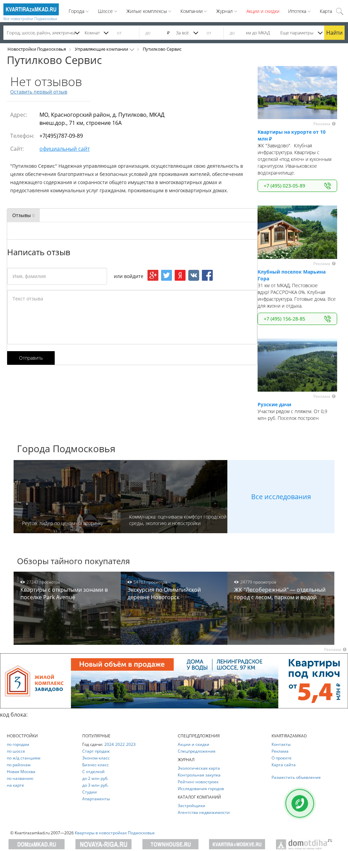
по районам (19, 765)
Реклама (280, 751)
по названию (20, 778)
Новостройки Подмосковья (36, 49)
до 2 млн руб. (95, 778)
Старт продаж (96, 751)
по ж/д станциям (23, 758)
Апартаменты (96, 799)
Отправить (31, 358)
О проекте (282, 758)
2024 (109, 744)
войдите (133, 276)
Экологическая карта (199, 768)
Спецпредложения (196, 751)
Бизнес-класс (95, 765)
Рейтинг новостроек (198, 782)
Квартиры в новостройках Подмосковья (115, 833)
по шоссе (16, 751)
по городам (18, 744)
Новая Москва (21, 771)
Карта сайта (284, 765)
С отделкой (93, 771)
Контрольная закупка (199, 775)
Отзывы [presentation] (23, 215)
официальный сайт (64, 148)
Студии (89, 792)
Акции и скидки (262, 11)
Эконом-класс (96, 758)
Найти (334, 32)
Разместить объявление (296, 777)
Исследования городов (201, 788)
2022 (120, 744)
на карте (15, 785)
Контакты (281, 744)
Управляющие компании (101, 49)
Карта (326, 11)
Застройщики (191, 805)
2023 (131, 744)
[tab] (23, 215)
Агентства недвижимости (204, 812)
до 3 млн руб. (95, 785)
